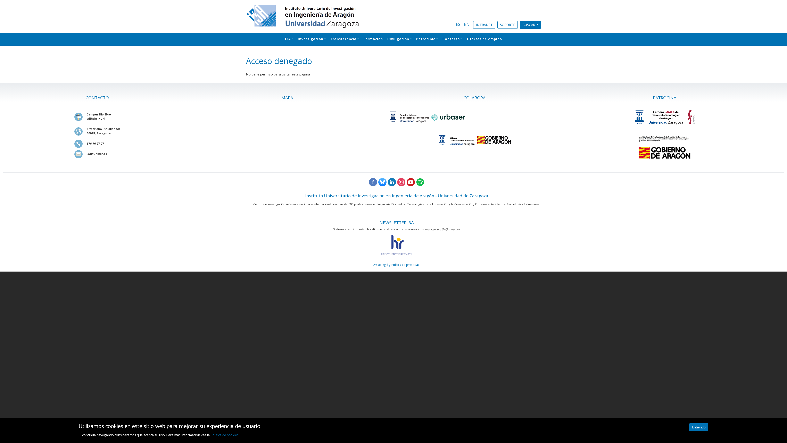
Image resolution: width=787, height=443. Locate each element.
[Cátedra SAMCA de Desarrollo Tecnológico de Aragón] (664, 117)
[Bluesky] (382, 182)
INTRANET (484, 25)
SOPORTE (507, 25)
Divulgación (398, 39)
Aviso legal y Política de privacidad (396, 265)
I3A (288, 39)
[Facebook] (373, 182)
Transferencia (343, 39)
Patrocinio (426, 39)
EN (467, 24)
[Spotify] (420, 182)
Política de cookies (224, 435)
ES (458, 24)
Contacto (451, 39)
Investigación (310, 39)
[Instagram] (401, 182)
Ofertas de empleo (484, 39)
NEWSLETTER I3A (397, 222)
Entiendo (699, 427)
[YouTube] (411, 182)
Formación (373, 39)
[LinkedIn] (392, 182)
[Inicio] (348, 16)
